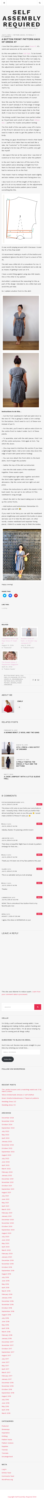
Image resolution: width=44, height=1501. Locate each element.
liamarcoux (6, 897)
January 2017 (7, 1379)
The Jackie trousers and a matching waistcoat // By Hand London (21, 1090)
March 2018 (6, 1332)
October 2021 (7, 1186)
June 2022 (6, 1162)
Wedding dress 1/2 (9, 1105)
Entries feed (6, 1473)
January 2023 (7, 1141)
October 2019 (7, 1267)
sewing (13, 683)
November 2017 (8, 1345)
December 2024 (8, 1118)
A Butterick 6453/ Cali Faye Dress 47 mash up (10, 641)
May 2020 (5, 1243)
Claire (4, 869)
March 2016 (6, 1413)
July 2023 (5, 1131)
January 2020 (7, 1257)
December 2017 (8, 1342)
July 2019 (5, 1277)
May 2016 (5, 1406)
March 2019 (6, 1291)
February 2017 (7, 1376)
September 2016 (8, 1393)
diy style (21, 677)
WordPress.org (7, 1479)
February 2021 (7, 1213)
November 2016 (8, 1386)
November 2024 (8, 1121)
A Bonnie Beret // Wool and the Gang (21, 732)
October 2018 (7, 1308)
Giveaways (6, 1429)
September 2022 (8, 1152)
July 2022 (5, 1158)
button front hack (11, 675)
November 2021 (7, 1182)
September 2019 (8, 1270)
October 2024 (7, 1124)
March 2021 (6, 1209)
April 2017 (5, 1369)
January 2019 (7, 1298)
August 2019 (6, 1274)
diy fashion (12, 677)
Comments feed (8, 1476)
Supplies (5, 1446)
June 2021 (5, 1199)
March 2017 (6, 1372)
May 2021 (5, 1203)
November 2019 (8, 1264)
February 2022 (7, 1172)
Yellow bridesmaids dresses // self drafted (18, 1095)
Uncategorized (7, 1456)
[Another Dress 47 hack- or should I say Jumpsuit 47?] (29, 632)
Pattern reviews (7, 1443)
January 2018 (7, 1338)
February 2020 (7, 1253)
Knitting (4, 1436)
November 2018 (8, 1304)
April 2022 (5, 1165)
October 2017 (7, 1349)
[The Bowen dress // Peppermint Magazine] (10, 655)
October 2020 (7, 1226)
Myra (4, 914)
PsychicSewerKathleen (11, 802)
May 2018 (5, 1325)
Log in (4, 1469)
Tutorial (5, 1450)
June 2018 (5, 1321)
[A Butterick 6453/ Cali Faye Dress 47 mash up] (10, 632)
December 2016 (8, 1383)
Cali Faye (26, 53)
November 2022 (8, 1145)
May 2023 (5, 1135)
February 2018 (7, 1335)
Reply (39, 804)
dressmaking (17, 679)
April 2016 (5, 1410)
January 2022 (7, 1175)
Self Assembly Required (21, 18)
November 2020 (8, 1223)
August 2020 (6, 1233)
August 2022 (6, 1155)
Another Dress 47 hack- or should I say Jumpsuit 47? (29, 641)
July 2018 (5, 1318)
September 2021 (8, 1189)
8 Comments (6, 36)
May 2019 (5, 1284)
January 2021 (7, 1216)
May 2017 (5, 1366)
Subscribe (8, 1059)
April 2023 (5, 1138)
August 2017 (6, 1355)
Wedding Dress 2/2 (9, 1101)
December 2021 (7, 1179)
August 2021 (6, 1192)
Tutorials (30, 35)
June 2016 (5, 1403)
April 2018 (5, 1328)
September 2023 (8, 1128)
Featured (5, 1426)
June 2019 (5, 1281)
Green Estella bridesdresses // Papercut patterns (20, 1098)
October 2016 (7, 1389)
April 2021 (5, 1206)
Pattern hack (9, 681)
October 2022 (7, 1148)
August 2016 (6, 1396)
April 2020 (5, 1247)
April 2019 (5, 1287)
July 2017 (5, 1359)
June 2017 (5, 1362)
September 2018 (8, 1311)
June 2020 (6, 1240)
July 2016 (5, 1399)
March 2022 (6, 1169)
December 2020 (8, 1219)
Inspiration (6, 1433)
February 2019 (7, 1294)
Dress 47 (33, 46)
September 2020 (8, 1230)
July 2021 (5, 1196)
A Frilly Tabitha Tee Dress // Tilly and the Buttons (26, 764)
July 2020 (5, 1236)
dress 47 (7, 679)
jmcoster (5, 838)
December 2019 (8, 1260)
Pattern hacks (19, 35)
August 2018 (6, 1315)
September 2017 (8, 1352)
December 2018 (8, 1301)
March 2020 (6, 1250)
